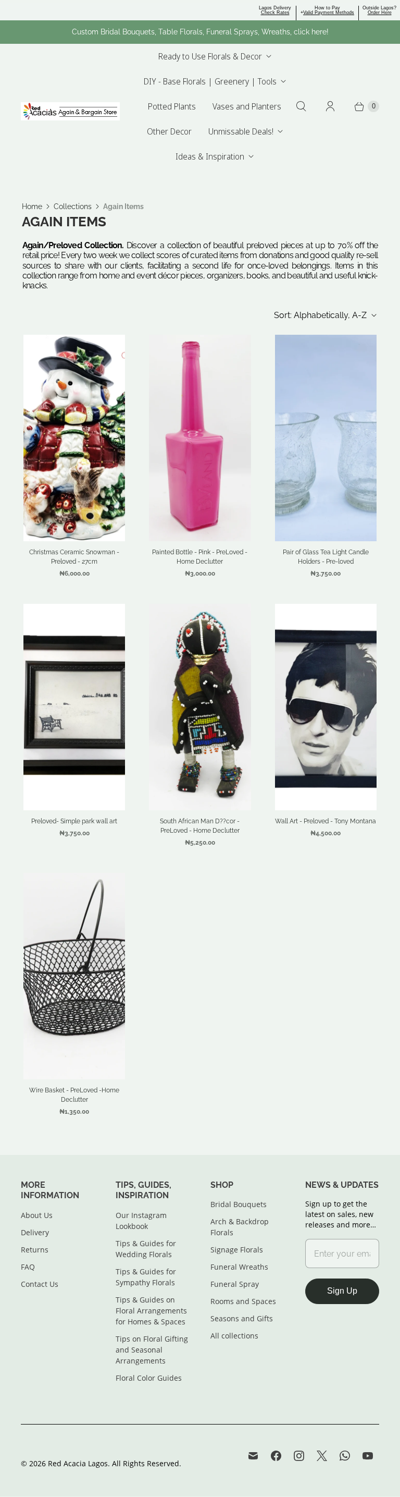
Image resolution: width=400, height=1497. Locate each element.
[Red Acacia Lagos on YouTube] (367, 1455)
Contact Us (39, 1284)
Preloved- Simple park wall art (74, 821)
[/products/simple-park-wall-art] (74, 707)
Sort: (320, 315)
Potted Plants (172, 106)
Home (32, 206)
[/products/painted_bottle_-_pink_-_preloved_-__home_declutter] (199, 438)
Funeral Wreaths (239, 1267)
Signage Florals (236, 1250)
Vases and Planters (247, 106)
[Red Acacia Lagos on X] (321, 1455)
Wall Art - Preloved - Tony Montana (325, 821)
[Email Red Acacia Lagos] (253, 1455)
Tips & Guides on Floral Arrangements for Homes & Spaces (151, 1310)
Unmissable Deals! (240, 131)
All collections (234, 1336)
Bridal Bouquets (238, 1204)
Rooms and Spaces (243, 1301)
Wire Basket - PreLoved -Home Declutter (74, 1095)
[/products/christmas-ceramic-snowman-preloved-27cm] (74, 438)
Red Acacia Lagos (78, 1463)
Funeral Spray (234, 1284)
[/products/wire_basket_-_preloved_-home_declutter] (74, 976)
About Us (37, 1215)
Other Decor (169, 131)
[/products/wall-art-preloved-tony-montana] (325, 707)
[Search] (301, 106)
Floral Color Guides (149, 1378)
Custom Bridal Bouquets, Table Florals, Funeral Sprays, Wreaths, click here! (200, 32)
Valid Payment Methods (328, 12)
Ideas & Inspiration (210, 156)
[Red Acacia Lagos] (70, 111)
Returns (34, 1250)
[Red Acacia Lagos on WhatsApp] (344, 1455)
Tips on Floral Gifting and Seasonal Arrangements (152, 1350)
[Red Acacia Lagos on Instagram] (299, 1455)
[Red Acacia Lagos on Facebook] (276, 1455)
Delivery (35, 1232)
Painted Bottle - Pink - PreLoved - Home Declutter (199, 557)
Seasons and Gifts (241, 1318)
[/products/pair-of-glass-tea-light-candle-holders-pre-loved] (325, 438)
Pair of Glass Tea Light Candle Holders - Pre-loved (326, 557)
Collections (73, 206)
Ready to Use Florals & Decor (210, 56)
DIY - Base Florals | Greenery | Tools (210, 81)
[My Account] (330, 106)
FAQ (28, 1267)
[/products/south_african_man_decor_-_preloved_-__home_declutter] (199, 707)
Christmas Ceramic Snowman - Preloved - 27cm (74, 557)
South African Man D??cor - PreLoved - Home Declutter (200, 826)
